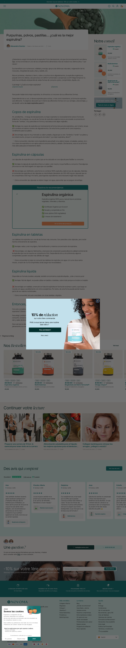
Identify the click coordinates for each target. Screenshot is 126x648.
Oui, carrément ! (45, 330)
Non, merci (44, 335)
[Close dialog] (97, 300)
